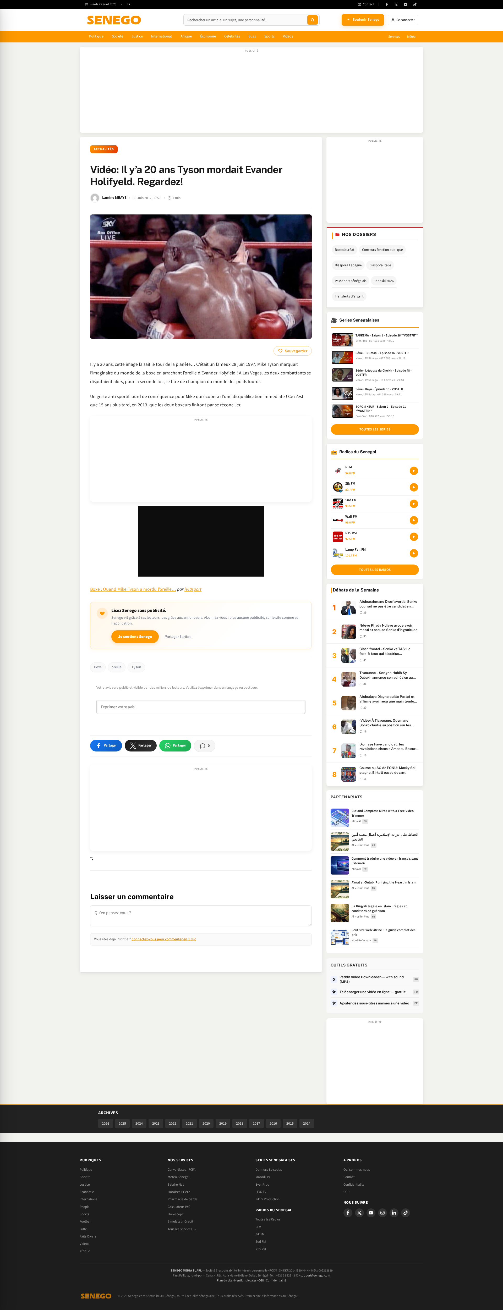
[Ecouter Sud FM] (414, 504)
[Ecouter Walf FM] (414, 520)
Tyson (136, 667)
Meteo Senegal (178, 1177)
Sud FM (260, 1241)
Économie (208, 36)
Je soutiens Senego (135, 636)
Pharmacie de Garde (183, 1199)
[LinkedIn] (394, 1212)
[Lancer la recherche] (312, 20)
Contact (348, 1177)
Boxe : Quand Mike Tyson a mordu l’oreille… (133, 589)
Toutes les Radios (268, 1219)
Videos (84, 1243)
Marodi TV (262, 1177)
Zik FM (260, 1234)
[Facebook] (387, 4)
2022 (172, 1123)
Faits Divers (88, 1236)
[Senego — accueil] (115, 20)
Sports (269, 36)
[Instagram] (382, 1212)
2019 (223, 1123)
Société (117, 36)
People (85, 1206)
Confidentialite (353, 1184)
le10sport (192, 589)
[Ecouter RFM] (414, 471)
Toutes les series (374, 429)
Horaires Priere (179, 1192)
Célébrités (232, 36)
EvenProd (262, 1184)
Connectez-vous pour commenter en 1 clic (164, 939)
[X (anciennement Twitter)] (396, 4)
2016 (273, 1123)
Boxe (98, 667)
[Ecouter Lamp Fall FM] (414, 553)
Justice (137, 36)
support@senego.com (315, 1275)
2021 (189, 1123)
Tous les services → (182, 1229)
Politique (96, 36)
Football (85, 1221)
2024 (139, 1123)
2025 (122, 1123)
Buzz (252, 36)
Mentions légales (245, 1280)
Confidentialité (276, 1280)
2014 (306, 1123)
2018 (239, 1123)
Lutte (83, 1229)
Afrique (186, 36)
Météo (411, 36)
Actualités (104, 149)
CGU (346, 1192)
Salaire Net (176, 1184)
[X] (359, 1212)
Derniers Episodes (268, 1169)
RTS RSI (260, 1249)
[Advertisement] (251, 92)
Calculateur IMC (179, 1206)
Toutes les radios (375, 569)
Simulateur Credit (180, 1221)
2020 (206, 1123)
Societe (85, 1177)
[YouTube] (405, 4)
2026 (105, 1123)
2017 (256, 1123)
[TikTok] (415, 4)
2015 (290, 1123)
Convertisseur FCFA (181, 1169)
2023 (156, 1123)
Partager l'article (178, 637)
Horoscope (176, 1214)
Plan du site (224, 1280)
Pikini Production (267, 1199)
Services (394, 36)
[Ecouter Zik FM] (414, 487)
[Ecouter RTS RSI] (414, 537)
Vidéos (288, 36)
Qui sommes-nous (356, 1169)
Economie (87, 1192)
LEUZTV (260, 1192)
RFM (258, 1227)
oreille (117, 667)
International (161, 36)
